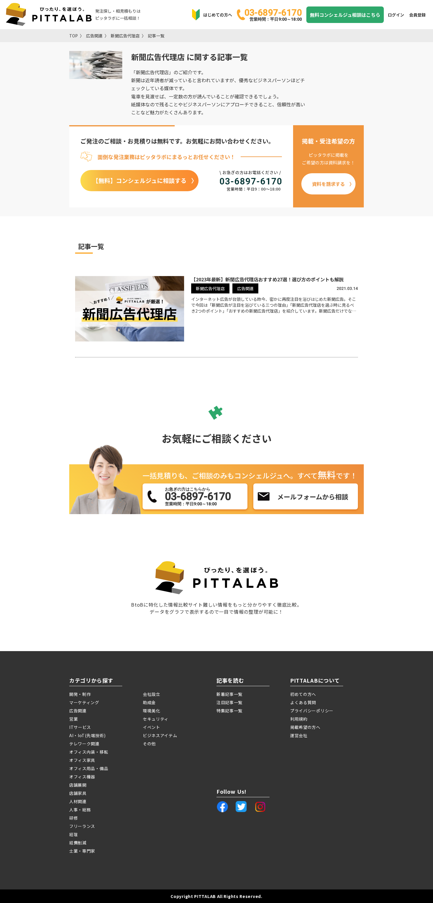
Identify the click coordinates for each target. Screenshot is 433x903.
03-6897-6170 (273, 14)
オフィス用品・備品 (88, 768)
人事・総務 (80, 810)
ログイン (396, 15)
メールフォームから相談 (312, 496)
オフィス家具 (82, 760)
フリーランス (82, 826)
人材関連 (78, 801)
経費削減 (78, 843)
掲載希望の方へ (305, 727)
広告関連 (94, 36)
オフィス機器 (82, 777)
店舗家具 (78, 793)
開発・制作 (80, 694)
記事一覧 (156, 36)
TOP (73, 36)
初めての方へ (303, 694)
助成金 (149, 702)
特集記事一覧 (229, 711)
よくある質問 (303, 702)
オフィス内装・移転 (88, 752)
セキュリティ (155, 719)
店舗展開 (78, 785)
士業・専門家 (82, 851)
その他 (149, 744)
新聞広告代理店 (125, 36)
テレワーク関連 (84, 744)
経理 (73, 834)
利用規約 (299, 719)
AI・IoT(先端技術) (87, 735)
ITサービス (80, 727)
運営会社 (299, 735)
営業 (73, 719)
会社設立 (151, 694)
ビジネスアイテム (160, 735)
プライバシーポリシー (311, 711)
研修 (73, 818)
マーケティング (84, 702)
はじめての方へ (217, 15)
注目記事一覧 (229, 702)
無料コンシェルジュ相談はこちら (345, 14)
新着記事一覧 (229, 694)
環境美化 (151, 711)
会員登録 (417, 15)
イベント (151, 727)
